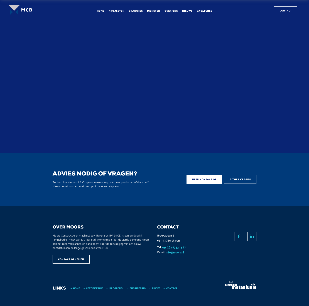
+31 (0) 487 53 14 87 (174, 247)
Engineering (138, 288)
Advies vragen (240, 179)
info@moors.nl (175, 252)
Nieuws (187, 10)
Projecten (116, 10)
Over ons (171, 10)
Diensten (153, 10)
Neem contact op (204, 179)
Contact (286, 10)
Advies (156, 288)
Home (100, 10)
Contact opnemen (71, 259)
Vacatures (204, 10)
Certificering (94, 288)
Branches (136, 10)
